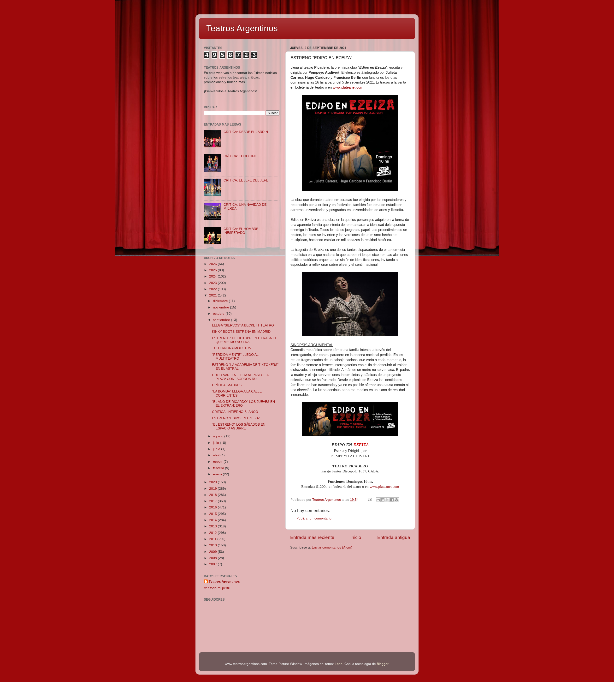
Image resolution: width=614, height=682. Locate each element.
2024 (213, 276)
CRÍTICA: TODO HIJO (240, 156)
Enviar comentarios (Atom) (332, 547)
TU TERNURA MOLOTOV (231, 348)
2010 (213, 545)
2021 (213, 295)
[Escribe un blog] (382, 499)
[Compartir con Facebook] (392, 499)
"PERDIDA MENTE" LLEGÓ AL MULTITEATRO (235, 356)
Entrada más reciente (312, 537)
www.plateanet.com (348, 87)
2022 (213, 289)
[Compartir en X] (387, 499)
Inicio (355, 537)
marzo (218, 462)
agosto (218, 436)
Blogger (382, 664)
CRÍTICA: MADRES (227, 385)
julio (216, 443)
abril (216, 455)
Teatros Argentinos (242, 28)
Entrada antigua (393, 537)
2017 (213, 501)
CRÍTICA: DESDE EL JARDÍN (246, 132)
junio (217, 449)
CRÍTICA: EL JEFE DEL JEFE (246, 180)
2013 (213, 526)
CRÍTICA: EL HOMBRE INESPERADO (241, 231)
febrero (219, 468)
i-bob (338, 664)
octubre (219, 313)
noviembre (221, 307)
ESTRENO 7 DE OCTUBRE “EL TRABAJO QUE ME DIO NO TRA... (244, 340)
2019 (213, 488)
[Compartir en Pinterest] (396, 499)
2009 (213, 552)
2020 (213, 482)
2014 (213, 520)
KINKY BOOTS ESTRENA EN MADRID (241, 331)
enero (218, 474)
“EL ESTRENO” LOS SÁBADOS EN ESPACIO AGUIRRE (238, 426)
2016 (213, 507)
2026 (213, 264)
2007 (213, 564)
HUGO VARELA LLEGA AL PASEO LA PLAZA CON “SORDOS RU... (240, 377)
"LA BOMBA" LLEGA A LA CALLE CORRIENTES (237, 393)
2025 (213, 270)
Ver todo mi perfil (217, 588)
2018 (213, 495)
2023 (213, 283)
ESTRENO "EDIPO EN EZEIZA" (236, 418)
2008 (213, 558)
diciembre (221, 301)
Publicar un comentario (313, 518)
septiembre (222, 320)
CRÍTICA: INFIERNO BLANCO (235, 412)
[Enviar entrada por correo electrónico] (369, 499)
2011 (213, 539)
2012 (213, 533)
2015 (213, 514)
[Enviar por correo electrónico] (378, 499)
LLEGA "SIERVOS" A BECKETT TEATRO (243, 325)
